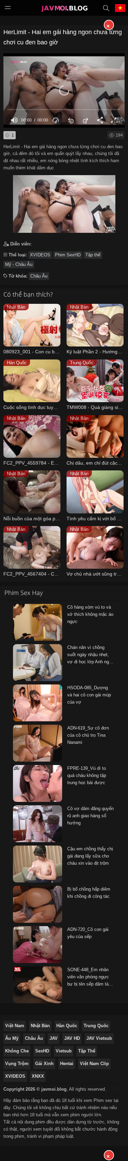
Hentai (66, 1063)
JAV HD (72, 1038)
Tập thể (92, 254)
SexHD (42, 1050)
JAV (53, 1038)
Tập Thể (86, 1050)
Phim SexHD (68, 254)
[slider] (64, 110)
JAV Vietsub (99, 1038)
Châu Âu (38, 276)
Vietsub (64, 1050)
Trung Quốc (96, 1025)
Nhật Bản (40, 1025)
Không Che (17, 1050)
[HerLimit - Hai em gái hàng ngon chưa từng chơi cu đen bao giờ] (64, 202)
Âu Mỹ (11, 1038)
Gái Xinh (44, 1063)
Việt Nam (14, 1025)
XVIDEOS (40, 254)
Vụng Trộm (17, 1063)
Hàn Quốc (66, 1025)
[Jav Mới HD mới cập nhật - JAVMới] (64, 9)
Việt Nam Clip (94, 1063)
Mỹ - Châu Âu (18, 264)
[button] (64, 90)
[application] (64, 90)
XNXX (38, 1076)
